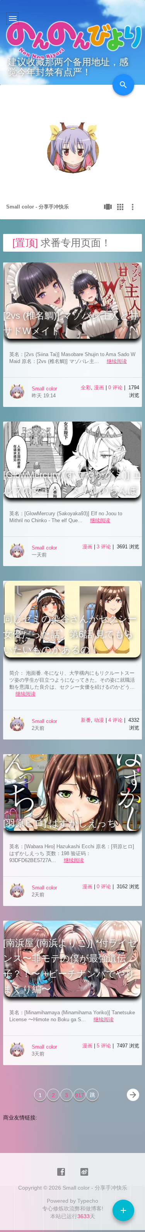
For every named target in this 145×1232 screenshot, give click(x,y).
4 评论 (116, 720)
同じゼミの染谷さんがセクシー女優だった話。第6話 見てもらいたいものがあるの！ (70, 634)
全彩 (86, 387)
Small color (44, 389)
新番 (86, 720)
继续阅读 (117, 361)
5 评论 (105, 1046)
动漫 (99, 720)
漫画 (99, 387)
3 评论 (105, 547)
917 (79, 1095)
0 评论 (116, 387)
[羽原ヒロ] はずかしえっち (60, 823)
